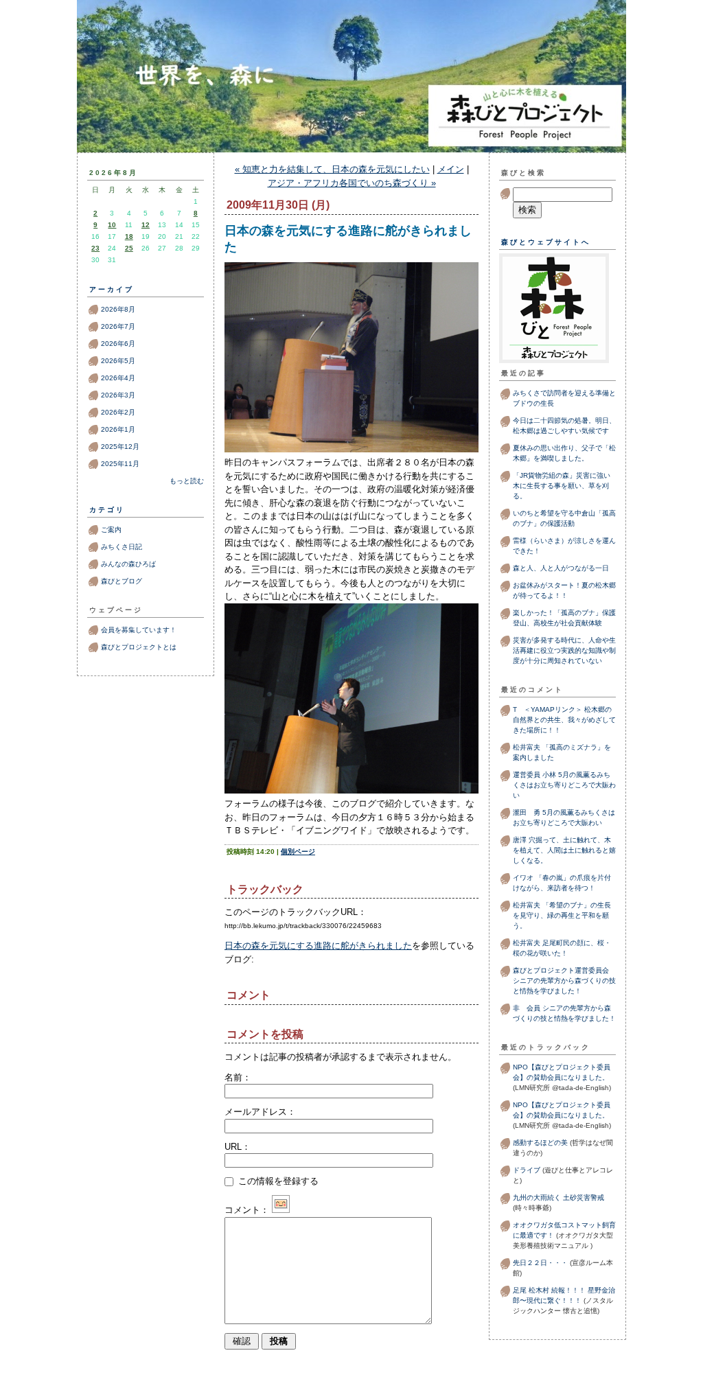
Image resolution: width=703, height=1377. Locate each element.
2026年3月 (118, 395)
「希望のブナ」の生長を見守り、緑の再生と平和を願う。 (562, 915)
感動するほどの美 (540, 1142)
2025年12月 (120, 446)
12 (145, 225)
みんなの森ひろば (128, 564)
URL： (237, 1147)
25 (129, 248)
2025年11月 (120, 463)
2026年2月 (118, 412)
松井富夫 (526, 747)
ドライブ (526, 1170)
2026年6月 (118, 343)
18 (129, 236)
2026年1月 (118, 429)
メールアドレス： (260, 1112)
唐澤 (520, 840)
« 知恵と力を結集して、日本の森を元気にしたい (332, 169)
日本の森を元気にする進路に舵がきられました (318, 945)
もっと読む (187, 481)
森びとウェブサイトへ (545, 242)
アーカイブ (111, 289)
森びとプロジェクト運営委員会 (561, 970)
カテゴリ (107, 509)
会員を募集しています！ (138, 630)
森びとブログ (351, 104)
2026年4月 (118, 378)
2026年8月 (118, 309)
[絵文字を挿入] (281, 1210)
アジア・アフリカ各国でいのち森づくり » (352, 183)
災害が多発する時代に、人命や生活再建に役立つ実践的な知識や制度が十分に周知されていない (564, 650)
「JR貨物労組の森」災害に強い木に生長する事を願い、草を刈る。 (561, 486)
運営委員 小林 (534, 774)
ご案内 (111, 529)
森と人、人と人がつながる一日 (564, 568)
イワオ (523, 877)
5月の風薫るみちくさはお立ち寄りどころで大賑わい (564, 785)
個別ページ (298, 851)
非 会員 (526, 1008)
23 (95, 248)
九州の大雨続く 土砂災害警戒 (558, 1197)
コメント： (246, 1210)
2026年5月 (118, 360)
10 (112, 225)
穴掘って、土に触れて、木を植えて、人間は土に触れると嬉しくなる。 (564, 850)
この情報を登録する (277, 1181)
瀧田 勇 (526, 812)
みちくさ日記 (121, 547)
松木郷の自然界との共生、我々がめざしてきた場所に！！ (564, 720)
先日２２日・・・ (540, 1262)
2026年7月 (118, 326)
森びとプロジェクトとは (138, 647)
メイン (450, 169)
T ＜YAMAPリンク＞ (547, 709)
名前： (237, 1077)
